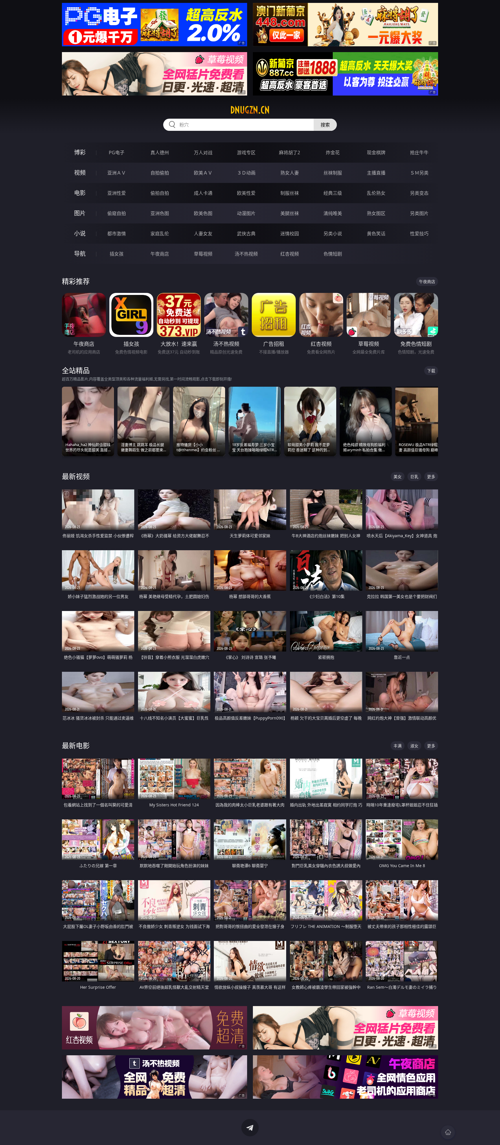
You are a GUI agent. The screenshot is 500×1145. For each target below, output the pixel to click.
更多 (431, 476)
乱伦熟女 (376, 193)
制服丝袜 (289, 193)
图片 (80, 213)
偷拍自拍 (159, 193)
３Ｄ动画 (246, 173)
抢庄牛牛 (419, 152)
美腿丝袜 (289, 213)
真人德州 (159, 152)
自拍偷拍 (159, 173)
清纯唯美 (332, 213)
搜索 (325, 125)
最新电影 (76, 745)
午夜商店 (159, 254)
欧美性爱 (246, 193)
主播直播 (376, 173)
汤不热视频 (246, 254)
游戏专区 (246, 152)
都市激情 (116, 233)
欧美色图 (203, 213)
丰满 (398, 745)
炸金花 (333, 152)
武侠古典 (246, 233)
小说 (80, 233)
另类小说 (332, 233)
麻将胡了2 (289, 152)
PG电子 (116, 152)
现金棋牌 (376, 152)
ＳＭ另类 (419, 173)
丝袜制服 (332, 173)
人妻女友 (203, 233)
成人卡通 (203, 193)
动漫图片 (246, 213)
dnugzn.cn (250, 110)
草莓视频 (203, 254)
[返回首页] (448, 1132)
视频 (80, 173)
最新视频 (76, 476)
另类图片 (419, 213)
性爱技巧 (419, 233)
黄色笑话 (376, 233)
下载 (431, 370)
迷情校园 (289, 233)
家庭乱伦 (159, 233)
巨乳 (414, 476)
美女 (398, 476)
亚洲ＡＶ (116, 173)
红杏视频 (289, 254)
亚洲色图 (159, 213)
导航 (80, 254)
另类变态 (419, 193)
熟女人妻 (289, 173)
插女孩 (117, 254)
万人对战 (203, 152)
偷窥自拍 (116, 213)
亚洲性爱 (116, 193)
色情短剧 (332, 254)
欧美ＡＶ (203, 173)
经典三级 (332, 193)
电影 (80, 193)
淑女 (414, 745)
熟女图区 (376, 213)
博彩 (80, 152)
